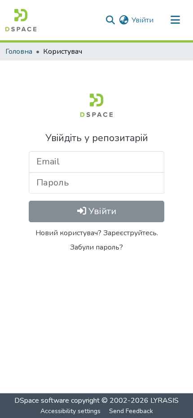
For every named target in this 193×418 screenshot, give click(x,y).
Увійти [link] (143, 20)
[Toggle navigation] (175, 20)
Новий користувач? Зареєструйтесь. (96, 233)
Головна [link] (18, 51)
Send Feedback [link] (131, 411)
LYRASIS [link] (164, 400)
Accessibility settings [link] (70, 411)
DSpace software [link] (41, 400)
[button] (20, 20)
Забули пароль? (96, 247)
